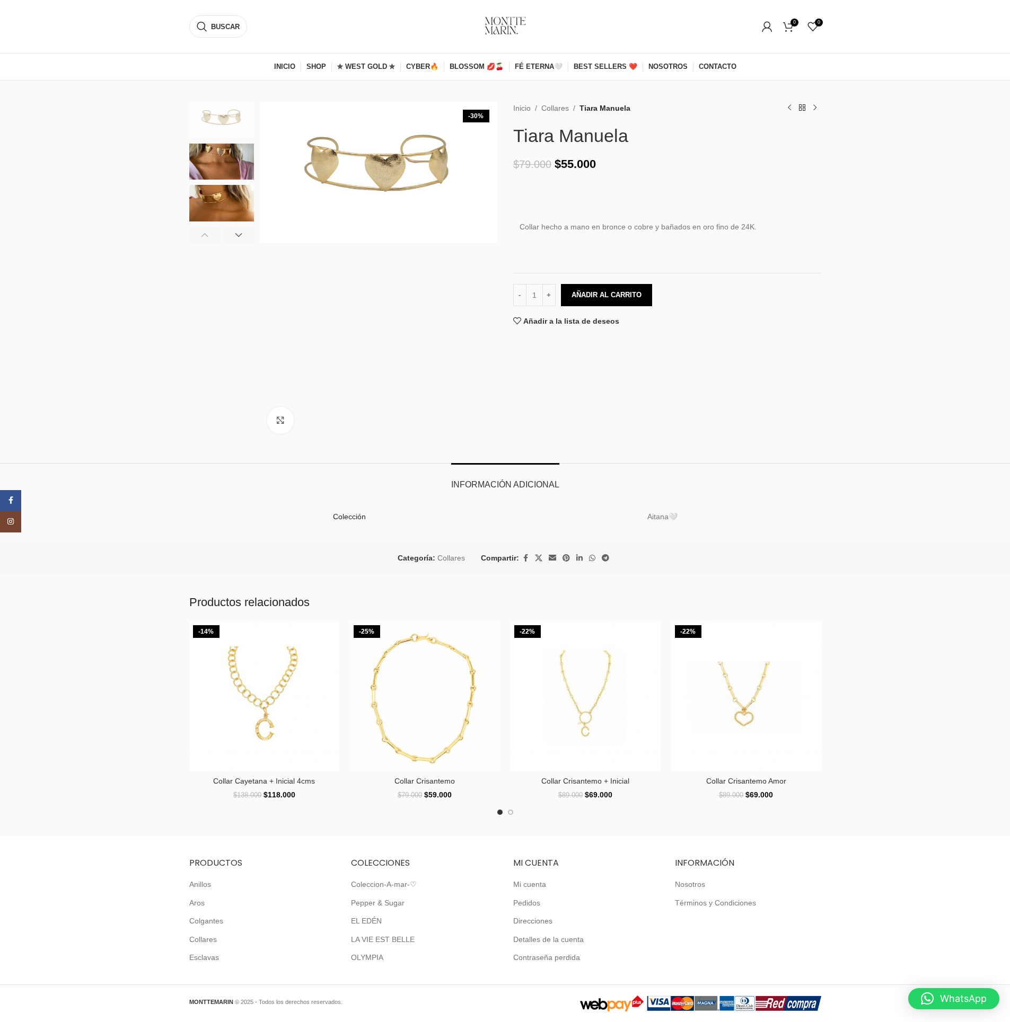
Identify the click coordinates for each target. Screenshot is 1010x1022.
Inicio (522, 108)
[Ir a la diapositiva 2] (510, 812)
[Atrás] (802, 108)
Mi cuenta (529, 884)
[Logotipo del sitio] (505, 26)
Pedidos (526, 903)
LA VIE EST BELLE (383, 939)
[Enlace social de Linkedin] (579, 558)
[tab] (505, 479)
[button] (205, 235)
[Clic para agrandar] (280, 420)
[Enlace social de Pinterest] (566, 558)
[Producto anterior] (789, 108)
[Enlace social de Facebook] (525, 558)
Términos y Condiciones (715, 903)
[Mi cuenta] (767, 26)
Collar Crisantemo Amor (746, 781)
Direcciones (532, 921)
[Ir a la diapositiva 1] (500, 812)
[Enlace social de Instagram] (10, 521)
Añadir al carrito (607, 295)
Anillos (200, 884)
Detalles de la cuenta (548, 939)
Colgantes (206, 921)
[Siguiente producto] (815, 108)
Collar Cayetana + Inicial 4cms (264, 781)
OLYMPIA (367, 957)
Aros (197, 903)
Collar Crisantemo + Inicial (585, 781)
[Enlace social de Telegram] (605, 558)
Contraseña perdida (546, 957)
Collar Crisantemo (424, 781)
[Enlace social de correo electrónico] (552, 558)
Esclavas (204, 957)
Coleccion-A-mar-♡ (384, 884)
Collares (555, 108)
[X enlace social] (539, 558)
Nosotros (690, 884)
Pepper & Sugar (378, 903)
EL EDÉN (366, 921)
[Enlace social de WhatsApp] (592, 558)
